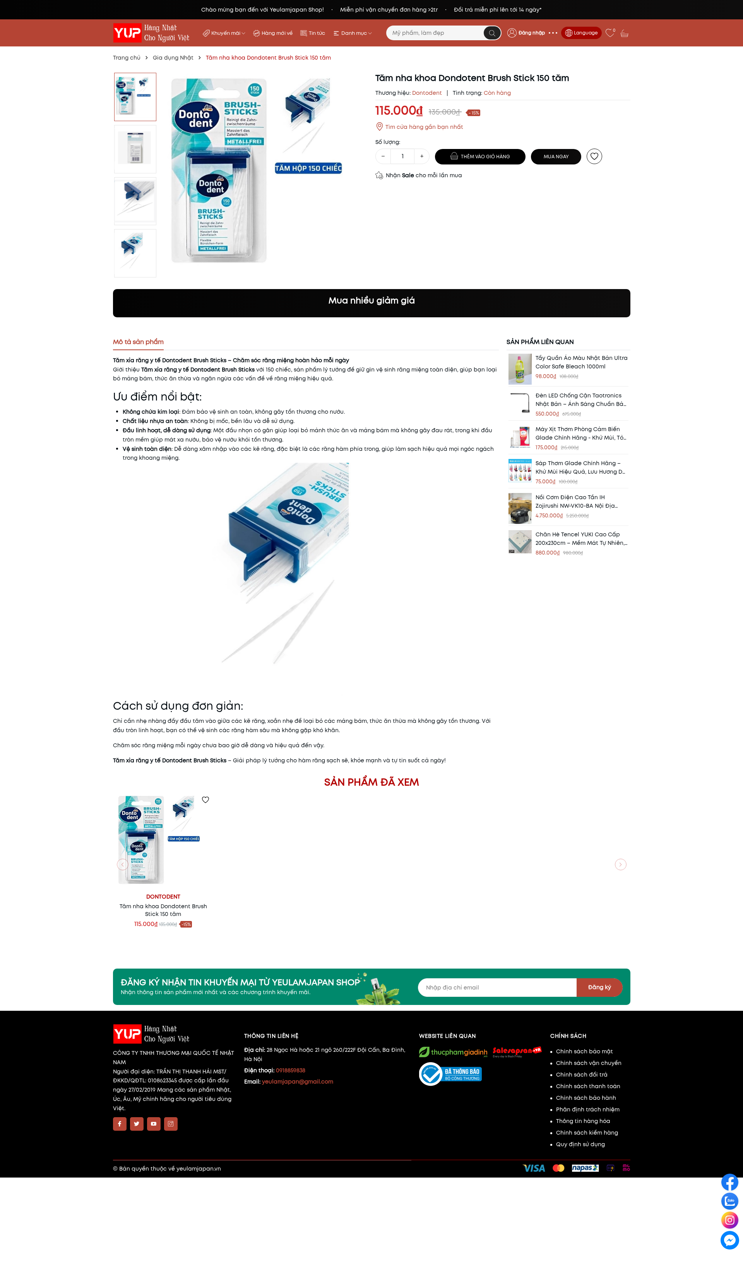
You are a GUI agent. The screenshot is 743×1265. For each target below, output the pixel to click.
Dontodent (163, 896)
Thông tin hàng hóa (583, 1121)
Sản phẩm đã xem (371, 782)
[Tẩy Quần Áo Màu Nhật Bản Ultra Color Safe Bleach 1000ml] (520, 369)
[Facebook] (120, 1124)
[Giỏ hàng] (625, 33)
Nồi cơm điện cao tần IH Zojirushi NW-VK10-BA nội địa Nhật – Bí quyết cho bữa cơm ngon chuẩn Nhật (577, 501)
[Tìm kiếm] (492, 32)
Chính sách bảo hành (586, 1098)
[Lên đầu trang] (730, 1258)
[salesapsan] (517, 1052)
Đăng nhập (532, 32)
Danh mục (354, 33)
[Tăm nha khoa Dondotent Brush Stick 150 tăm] (163, 842)
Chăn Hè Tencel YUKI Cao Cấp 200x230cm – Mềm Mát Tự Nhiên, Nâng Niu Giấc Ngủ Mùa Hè (580, 539)
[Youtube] (154, 1124)
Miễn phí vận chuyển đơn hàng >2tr (389, 10)
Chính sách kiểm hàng (587, 1133)
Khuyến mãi (226, 33)
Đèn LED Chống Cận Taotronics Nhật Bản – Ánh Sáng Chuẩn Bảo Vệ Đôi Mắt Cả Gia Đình (581, 399)
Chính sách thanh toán (588, 1086)
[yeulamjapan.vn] (153, 33)
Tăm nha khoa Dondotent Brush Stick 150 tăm (163, 910)
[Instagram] (171, 1124)
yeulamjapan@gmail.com (297, 1081)
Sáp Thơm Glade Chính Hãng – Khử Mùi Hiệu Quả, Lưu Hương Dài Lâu (582, 467)
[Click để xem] (265, 175)
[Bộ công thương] (481, 1074)
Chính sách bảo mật (584, 1051)
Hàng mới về (277, 33)
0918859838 (290, 1070)
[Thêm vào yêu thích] (594, 156)
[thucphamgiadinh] (453, 1052)
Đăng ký (599, 987)
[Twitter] (137, 1124)
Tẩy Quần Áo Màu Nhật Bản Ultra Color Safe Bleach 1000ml (582, 362)
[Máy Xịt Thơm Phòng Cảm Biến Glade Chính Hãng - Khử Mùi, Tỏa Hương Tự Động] (520, 436)
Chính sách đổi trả (582, 1074)
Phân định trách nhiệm (588, 1109)
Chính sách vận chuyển (588, 1063)
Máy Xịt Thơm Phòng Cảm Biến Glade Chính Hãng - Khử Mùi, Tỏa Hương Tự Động (581, 433)
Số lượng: (387, 142)
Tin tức (317, 33)
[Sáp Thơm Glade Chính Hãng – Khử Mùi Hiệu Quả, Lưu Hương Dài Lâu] (520, 470)
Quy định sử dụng (580, 1144)
